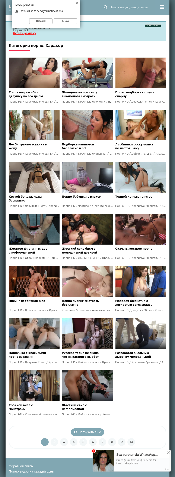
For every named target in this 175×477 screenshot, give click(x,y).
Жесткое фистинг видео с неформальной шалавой (28, 251)
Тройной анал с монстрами (21, 407)
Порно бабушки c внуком (81, 197)
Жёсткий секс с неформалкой (74, 407)
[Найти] (105, 7)
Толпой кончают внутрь (133, 197)
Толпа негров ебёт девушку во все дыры (26, 94)
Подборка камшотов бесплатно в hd (78, 146)
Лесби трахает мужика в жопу (28, 146)
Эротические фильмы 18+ (32, 27)
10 (131, 442)
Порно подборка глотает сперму (134, 94)
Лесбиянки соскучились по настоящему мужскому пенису (134, 146)
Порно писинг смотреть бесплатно (80, 303)
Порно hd (20, 30)
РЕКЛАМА (153, 26)
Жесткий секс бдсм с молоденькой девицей (79, 251)
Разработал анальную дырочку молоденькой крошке (133, 355)
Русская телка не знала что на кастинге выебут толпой (80, 355)
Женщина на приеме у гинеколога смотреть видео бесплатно (79, 94)
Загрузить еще (90, 432)
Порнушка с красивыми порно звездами (27, 355)
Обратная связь (21, 466)
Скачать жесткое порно (133, 249)
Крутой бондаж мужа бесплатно (25, 199)
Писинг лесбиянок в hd (27, 301)
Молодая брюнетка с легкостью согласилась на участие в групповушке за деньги (133, 303)
